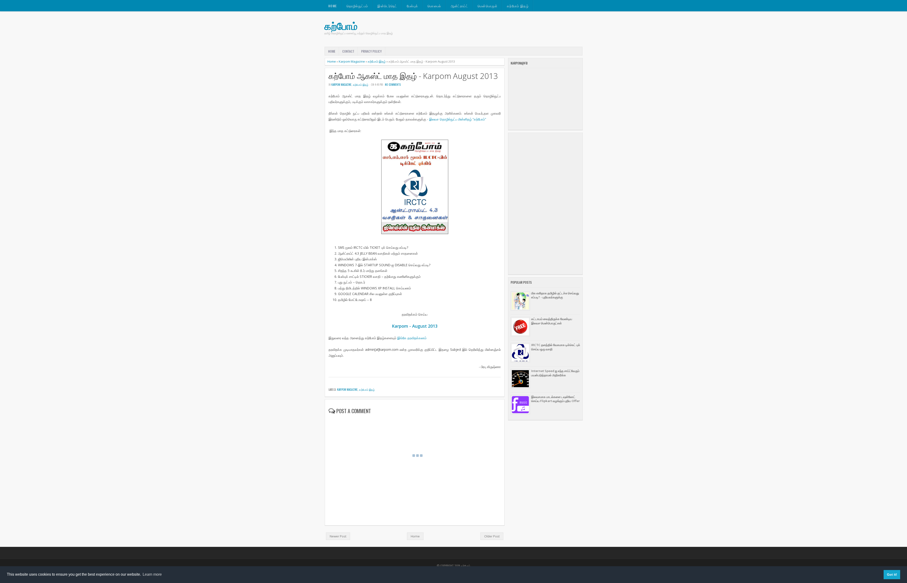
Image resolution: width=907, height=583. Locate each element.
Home (332, 5)
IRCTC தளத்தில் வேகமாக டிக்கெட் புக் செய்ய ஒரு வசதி (555, 347)
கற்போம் (341, 26)
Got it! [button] (892, 574)
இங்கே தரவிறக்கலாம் (412, 338)
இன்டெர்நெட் (387, 5)
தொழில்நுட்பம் (357, 5)
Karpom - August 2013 (414, 326)
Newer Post (338, 536)
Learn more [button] (152, 574)
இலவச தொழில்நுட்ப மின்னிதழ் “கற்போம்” (457, 119)
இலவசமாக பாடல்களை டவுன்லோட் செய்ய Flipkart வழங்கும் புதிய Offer (555, 399)
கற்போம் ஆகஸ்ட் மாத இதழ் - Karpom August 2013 (413, 76)
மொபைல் (434, 5)
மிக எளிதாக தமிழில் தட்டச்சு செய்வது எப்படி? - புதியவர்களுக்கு (555, 295)
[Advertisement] (545, 203)
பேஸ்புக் (412, 5)
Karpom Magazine (352, 61)
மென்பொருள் (487, 5)
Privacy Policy (371, 51)
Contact (348, 51)
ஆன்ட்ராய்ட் (459, 5)
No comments (393, 84)
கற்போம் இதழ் (518, 5)
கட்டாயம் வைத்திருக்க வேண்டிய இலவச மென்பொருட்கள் (551, 321)
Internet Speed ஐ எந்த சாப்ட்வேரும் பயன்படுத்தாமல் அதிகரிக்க (555, 373)
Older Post (492, 536)
